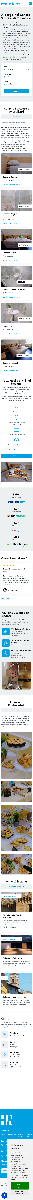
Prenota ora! (29, 1135)
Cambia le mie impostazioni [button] (19, 1192)
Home (3, 1134)
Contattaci (16, 456)
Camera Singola (10, 177)
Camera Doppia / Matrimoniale (10, 215)
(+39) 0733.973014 (17, 1035)
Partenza (7, 74)
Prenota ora (16, 710)
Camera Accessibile (12, 363)
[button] (4, 1195)
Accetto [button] (19, 1184)
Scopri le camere (15, 449)
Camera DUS (8, 326)
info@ (12, 1045)
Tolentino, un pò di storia (14, 997)
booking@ (13, 1047)
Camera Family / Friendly (14, 289)
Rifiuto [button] (20, 1188)
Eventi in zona (21, 1135)
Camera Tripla (9, 253)
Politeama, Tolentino (12, 958)
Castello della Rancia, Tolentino (12, 916)
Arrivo (6, 67)
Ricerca (16, 91)
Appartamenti (11, 1134)
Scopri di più (16, 117)
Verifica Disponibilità (10, 184)
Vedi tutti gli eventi (16, 887)
